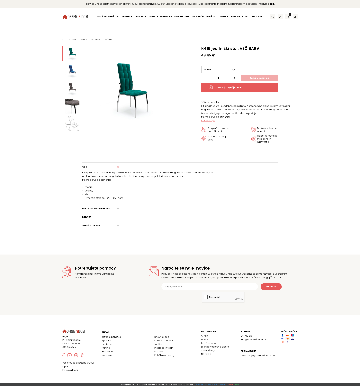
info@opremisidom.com (254, 339)
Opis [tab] (84, 166)
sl (295, 16)
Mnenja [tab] (86, 217)
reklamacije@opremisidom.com (258, 355)
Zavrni (230, 384)
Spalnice (127, 16)
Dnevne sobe (181, 16)
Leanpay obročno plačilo (215, 346)
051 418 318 (246, 335)
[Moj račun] (280, 16)
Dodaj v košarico (259, 78)
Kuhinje (153, 16)
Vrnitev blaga (208, 350)
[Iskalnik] (272, 16)
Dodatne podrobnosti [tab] (96, 208)
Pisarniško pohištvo (204, 16)
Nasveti (205, 339)
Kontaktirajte (82, 273)
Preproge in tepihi (164, 347)
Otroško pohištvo (107, 16)
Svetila (224, 16)
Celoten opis (208, 120)
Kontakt (246, 331)
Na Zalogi (206, 354)
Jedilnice (140, 16)
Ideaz (75, 370)
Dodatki (158, 351)
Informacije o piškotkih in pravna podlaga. (210, 384)
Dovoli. (237, 384)
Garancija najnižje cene (228, 87)
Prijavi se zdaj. (267, 3)
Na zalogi (258, 16)
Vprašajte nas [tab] (91, 225)
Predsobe (166, 16)
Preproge (237, 16)
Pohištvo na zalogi (164, 355)
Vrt (247, 16)
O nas (204, 335)
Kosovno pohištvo (164, 340)
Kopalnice (107, 355)
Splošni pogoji (209, 343)
